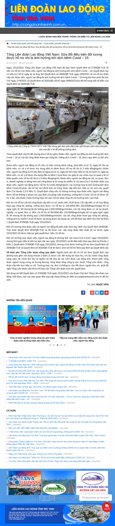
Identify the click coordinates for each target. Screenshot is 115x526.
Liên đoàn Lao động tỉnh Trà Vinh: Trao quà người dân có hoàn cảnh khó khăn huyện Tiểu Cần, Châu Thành (57, 435)
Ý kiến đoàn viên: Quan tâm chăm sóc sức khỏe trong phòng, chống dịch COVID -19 (46, 432)
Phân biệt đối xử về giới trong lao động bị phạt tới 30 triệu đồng (37, 403)
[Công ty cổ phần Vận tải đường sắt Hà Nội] (57, 483)
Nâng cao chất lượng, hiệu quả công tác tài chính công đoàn (35, 454)
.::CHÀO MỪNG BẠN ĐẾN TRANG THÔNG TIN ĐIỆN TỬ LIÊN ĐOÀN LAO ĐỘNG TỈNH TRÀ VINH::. (68, 37)
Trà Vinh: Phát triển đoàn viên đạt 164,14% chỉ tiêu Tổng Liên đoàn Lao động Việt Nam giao (49, 461)
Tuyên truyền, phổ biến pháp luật (56, 44)
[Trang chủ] (7, 44)
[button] (105, 30)
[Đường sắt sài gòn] (91, 483)
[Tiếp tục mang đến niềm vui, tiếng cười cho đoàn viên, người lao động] (83, 319)
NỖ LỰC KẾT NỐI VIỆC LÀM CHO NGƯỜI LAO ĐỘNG (33, 428)
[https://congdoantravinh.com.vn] (57, 26)
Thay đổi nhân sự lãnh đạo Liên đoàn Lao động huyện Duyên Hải (38, 387)
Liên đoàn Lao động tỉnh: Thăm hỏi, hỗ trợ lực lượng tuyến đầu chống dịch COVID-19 (46, 457)
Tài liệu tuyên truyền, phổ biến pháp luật (26, 44)
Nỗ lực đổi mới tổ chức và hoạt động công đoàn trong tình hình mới (38, 377)
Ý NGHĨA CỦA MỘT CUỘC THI (22, 361)
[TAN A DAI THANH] (24, 483)
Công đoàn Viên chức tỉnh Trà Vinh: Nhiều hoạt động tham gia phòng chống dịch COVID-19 (49, 357)
